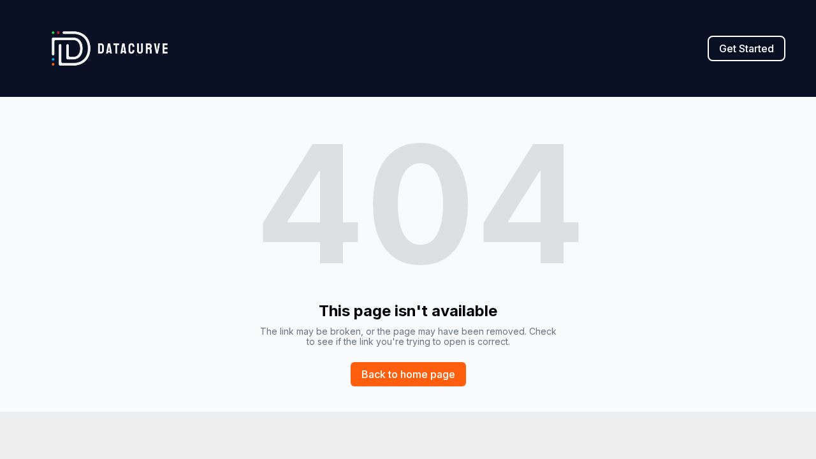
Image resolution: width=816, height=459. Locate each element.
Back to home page (408, 374)
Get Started (746, 48)
